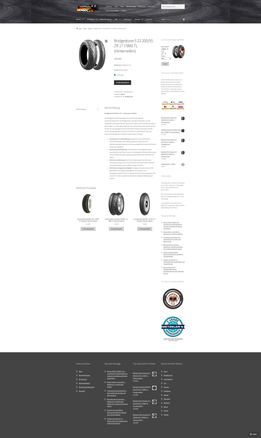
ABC (116, 19)
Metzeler (167, 399)
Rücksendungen (84, 383)
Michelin (167, 403)
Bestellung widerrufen (87, 387)
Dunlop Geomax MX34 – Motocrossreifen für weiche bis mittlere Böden (173, 254)
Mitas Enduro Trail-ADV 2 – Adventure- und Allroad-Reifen (173, 233)
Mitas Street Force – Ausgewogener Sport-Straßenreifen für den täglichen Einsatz (173, 270)
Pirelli (166, 411)
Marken (137, 19)
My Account (83, 379)
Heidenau (167, 391)
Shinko (166, 415)
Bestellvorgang (131, 6)
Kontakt (123, 11)
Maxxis (166, 395)
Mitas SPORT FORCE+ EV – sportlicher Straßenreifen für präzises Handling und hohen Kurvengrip (172, 225)
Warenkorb (151, 6)
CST (165, 383)
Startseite (109, 6)
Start (80, 28)
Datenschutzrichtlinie (112, 11)
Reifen (78, 19)
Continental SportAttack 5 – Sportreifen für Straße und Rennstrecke (172, 239)
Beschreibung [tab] (81, 109)
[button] (106, 41)
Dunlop (166, 387)
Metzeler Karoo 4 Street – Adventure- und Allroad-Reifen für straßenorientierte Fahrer (173, 247)
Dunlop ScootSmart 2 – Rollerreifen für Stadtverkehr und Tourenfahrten (174, 262)
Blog (116, 6)
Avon (165, 371)
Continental (168, 379)
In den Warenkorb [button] (88, 229)
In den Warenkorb (122, 82)
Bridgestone (129, 96)
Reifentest (127, 19)
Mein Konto (142, 6)
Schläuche (90, 19)
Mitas (166, 407)
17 (123, 96)
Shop (122, 6)
